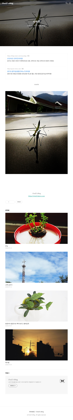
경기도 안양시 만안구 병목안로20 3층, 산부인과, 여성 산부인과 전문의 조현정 (30, 61)
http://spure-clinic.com (14, 69)
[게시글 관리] (13, 202)
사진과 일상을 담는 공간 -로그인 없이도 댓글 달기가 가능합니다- (24, 382)
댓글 (7, 373)
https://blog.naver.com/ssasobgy (17, 56)
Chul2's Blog (7, 3)
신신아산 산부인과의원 (15, 58)
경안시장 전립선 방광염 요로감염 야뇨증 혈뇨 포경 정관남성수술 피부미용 (29, 74)
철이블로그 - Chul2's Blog (36, 412)
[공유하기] (11, 202)
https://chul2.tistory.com (36, 196)
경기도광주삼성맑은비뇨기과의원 (18, 71)
